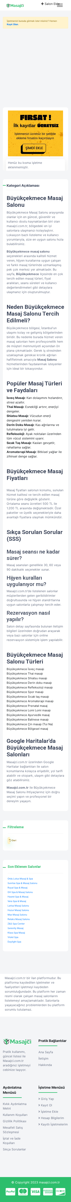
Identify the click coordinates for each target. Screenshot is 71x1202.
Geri (9, 840)
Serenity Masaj (15, 928)
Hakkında (45, 1065)
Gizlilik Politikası (14, 1121)
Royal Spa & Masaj (17, 887)
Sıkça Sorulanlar (14, 1149)
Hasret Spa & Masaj (18, 896)
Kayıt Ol (46, 1105)
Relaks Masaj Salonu (19, 919)
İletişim (43, 1058)
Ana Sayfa (45, 1052)
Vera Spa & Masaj (17, 901)
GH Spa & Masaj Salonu (20, 892)
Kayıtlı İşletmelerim (54, 1124)
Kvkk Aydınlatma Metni (15, 1106)
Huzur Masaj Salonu (18, 910)
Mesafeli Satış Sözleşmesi (13, 1130)
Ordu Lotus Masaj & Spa (20, 878)
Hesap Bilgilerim (52, 1118)
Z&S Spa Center (16, 923)
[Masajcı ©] (18, 5)
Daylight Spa (14, 941)
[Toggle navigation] (60, 5)
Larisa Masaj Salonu (18, 905)
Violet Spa (13, 937)
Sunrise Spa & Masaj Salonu (22, 883)
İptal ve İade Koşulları (11, 1141)
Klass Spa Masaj (16, 932)
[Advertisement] (35, 66)
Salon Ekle (52, 4)
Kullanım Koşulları (15, 1115)
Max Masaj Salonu (17, 914)
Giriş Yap (47, 1099)
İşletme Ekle (49, 1111)
